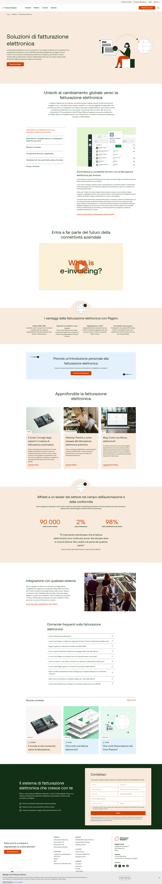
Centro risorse (131, 700)
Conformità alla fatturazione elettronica (62, 855)
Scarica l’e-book (33, 465)
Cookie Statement (7, 882)
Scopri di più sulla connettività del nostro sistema (41, 604)
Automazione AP (59, 842)
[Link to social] (116, 866)
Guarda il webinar (71, 465)
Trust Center (79, 871)
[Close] (159, 878)
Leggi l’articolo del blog (110, 465)
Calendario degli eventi (83, 854)
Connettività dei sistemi (83, 842)
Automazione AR (59, 844)
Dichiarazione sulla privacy (97, 820)
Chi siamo (78, 864)
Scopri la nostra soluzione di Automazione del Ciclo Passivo (96, 214)
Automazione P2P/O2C (61, 847)
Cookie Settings (125, 878)
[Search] (158, 8)
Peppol (56, 859)
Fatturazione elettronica (61, 840)
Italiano (156, 2)
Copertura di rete (81, 844)
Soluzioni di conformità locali (62, 863)
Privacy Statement (18, 882)
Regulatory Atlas (81, 856)
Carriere (78, 869)
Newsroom (79, 866)
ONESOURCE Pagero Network (85, 840)
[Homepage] (9, 8)
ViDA (55, 861)
